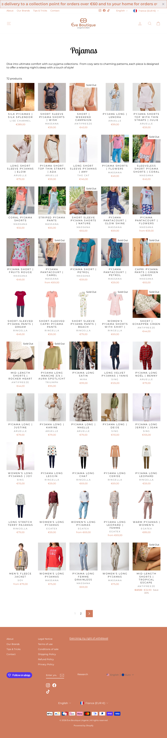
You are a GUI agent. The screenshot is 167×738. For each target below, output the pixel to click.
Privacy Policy (46, 664)
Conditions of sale (48, 649)
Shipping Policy (47, 654)
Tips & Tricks (40, 10)
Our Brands (23, 10)
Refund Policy (46, 659)
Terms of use (45, 644)
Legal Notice (45, 638)
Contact (55, 10)
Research (82, 674)
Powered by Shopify (83, 725)
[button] (120, 674)
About (10, 10)
